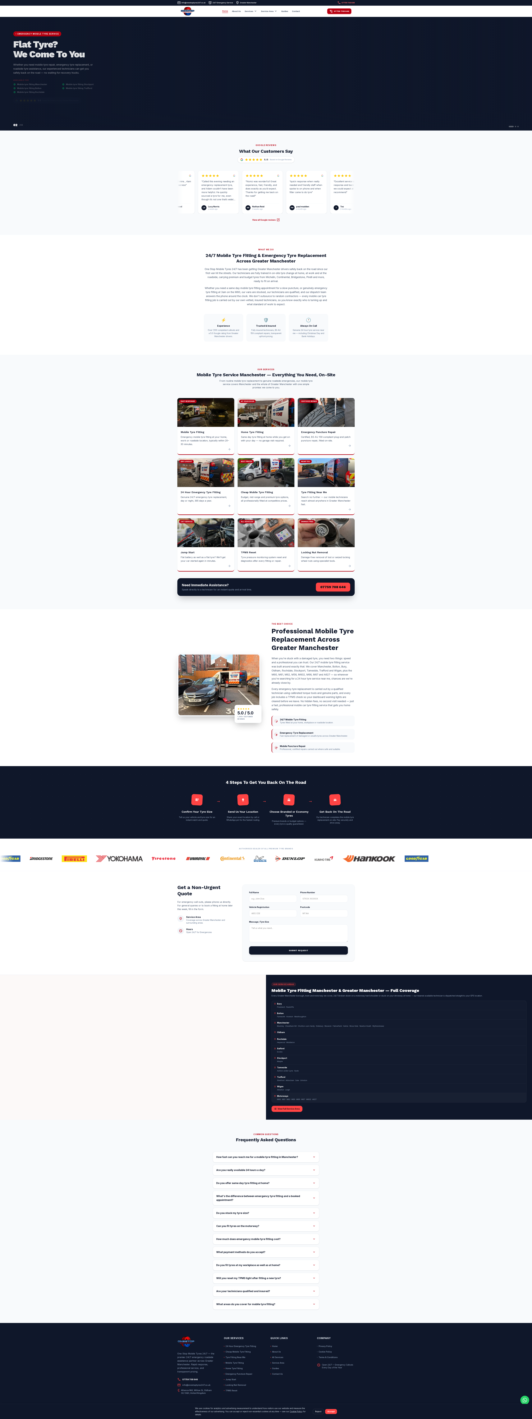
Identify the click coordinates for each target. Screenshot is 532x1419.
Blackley (280, 1026)
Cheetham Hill (291, 1026)
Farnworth (281, 1017)
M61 (283, 1099)
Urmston (303, 1080)
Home (225, 11)
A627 (314, 1099)
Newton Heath (365, 1026)
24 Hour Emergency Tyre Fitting (241, 1346)
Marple (280, 1061)
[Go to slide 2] (515, 126)
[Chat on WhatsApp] (524, 1400)
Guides (284, 11)
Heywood (281, 1042)
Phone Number (307, 892)
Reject (318, 1411)
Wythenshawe (378, 1026)
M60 (279, 1099)
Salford (280, 1048)
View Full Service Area (287, 1108)
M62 (288, 1099)
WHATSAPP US (56, 112)
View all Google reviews (266, 220)
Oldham (281, 1032)
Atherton (280, 1090)
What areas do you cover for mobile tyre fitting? (266, 1304)
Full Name (254, 892)
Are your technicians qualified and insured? (266, 1291)
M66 (298, 1099)
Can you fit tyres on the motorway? (266, 1226)
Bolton (280, 1013)
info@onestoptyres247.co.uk (196, 1385)
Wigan (280, 1086)
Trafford (281, 1077)
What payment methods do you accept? (266, 1252)
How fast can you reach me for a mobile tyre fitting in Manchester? (266, 1157)
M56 (293, 1099)
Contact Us (277, 1374)
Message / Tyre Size (259, 922)
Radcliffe (290, 1007)
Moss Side (354, 1026)
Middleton (290, 1042)
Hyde (296, 1071)
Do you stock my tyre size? (266, 1213)
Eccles (279, 1052)
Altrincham (290, 1080)
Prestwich (281, 1007)
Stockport (282, 1058)
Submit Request (298, 950)
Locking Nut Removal (236, 1385)
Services (251, 11)
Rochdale (282, 1039)
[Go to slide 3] (518, 126)
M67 (303, 1099)
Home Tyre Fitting (234, 1368)
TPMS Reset (231, 1390)
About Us (236, 11)
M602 (308, 1099)
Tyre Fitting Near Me (235, 1357)
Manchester (283, 1023)
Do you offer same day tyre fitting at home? (266, 1183)
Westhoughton (300, 1017)
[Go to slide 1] (511, 126)
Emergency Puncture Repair (239, 1374)
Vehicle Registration (259, 907)
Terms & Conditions (328, 1357)
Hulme (345, 1026)
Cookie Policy (325, 1352)
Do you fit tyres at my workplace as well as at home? (266, 1265)
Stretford (280, 1080)
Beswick (328, 1026)
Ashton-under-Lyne (285, 1071)
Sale (297, 1080)
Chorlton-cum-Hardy (306, 1026)
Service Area (269, 11)
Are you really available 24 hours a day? (266, 1170)
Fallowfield (337, 1026)
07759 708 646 (339, 11)
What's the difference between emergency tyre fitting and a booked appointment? (266, 1198)
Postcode (305, 907)
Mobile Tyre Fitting (235, 1363)
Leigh (287, 1090)
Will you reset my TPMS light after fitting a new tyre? (266, 1278)
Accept (331, 1411)
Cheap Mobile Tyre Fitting (238, 1352)
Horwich (289, 1017)
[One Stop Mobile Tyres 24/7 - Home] (188, 11)
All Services (277, 1357)
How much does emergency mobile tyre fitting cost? (266, 1239)
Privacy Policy (325, 1346)
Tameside (282, 1067)
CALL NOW (25, 113)
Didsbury (319, 1026)
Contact (296, 11)
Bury (279, 1004)
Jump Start (231, 1379)
